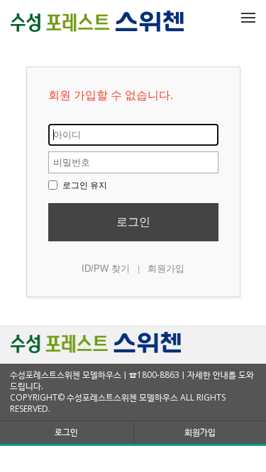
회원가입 (166, 268)
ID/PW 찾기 (106, 268)
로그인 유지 (83, 185)
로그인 (133, 222)
